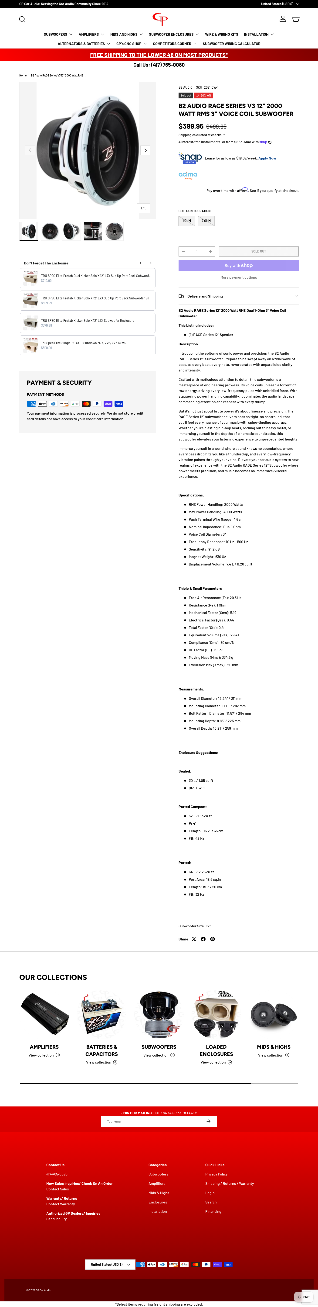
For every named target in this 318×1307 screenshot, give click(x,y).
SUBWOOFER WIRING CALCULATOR (231, 43)
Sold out (258, 251)
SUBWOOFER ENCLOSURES (171, 34)
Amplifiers (44, 1047)
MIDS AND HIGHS (124, 34)
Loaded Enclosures (216, 1050)
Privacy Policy (216, 1174)
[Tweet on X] (194, 939)
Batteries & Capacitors (101, 1050)
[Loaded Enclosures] (216, 1014)
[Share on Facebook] (203, 939)
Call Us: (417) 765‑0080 (159, 65)
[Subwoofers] (159, 1014)
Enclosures (158, 1202)
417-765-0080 (57, 1174)
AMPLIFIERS (89, 34)
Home (23, 75)
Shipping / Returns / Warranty (229, 1183)
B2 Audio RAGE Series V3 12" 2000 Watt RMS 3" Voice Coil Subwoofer (59, 75)
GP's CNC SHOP (129, 43)
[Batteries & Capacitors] (101, 1014)
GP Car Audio (43, 1290)
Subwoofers (159, 1047)
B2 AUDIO (186, 87)
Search (211, 1202)
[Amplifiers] (44, 1014)
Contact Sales (57, 1189)
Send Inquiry (56, 1219)
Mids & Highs (274, 1047)
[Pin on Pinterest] (212, 939)
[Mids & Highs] (273, 1014)
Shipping (185, 135)
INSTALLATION (256, 34)
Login (210, 1192)
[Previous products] (140, 263)
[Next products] (151, 263)
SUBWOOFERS (55, 34)
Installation (158, 1211)
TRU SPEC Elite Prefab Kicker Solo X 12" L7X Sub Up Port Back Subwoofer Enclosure (96, 298)
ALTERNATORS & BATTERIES (81, 43)
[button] (296, 19)
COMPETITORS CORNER (172, 43)
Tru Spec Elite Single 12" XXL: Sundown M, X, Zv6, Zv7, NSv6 (83, 343)
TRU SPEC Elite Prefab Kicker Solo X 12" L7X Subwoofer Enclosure (88, 320)
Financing (213, 1211)
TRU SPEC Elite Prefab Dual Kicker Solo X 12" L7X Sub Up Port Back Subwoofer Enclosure (96, 276)
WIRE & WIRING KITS (221, 34)
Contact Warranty (60, 1204)
